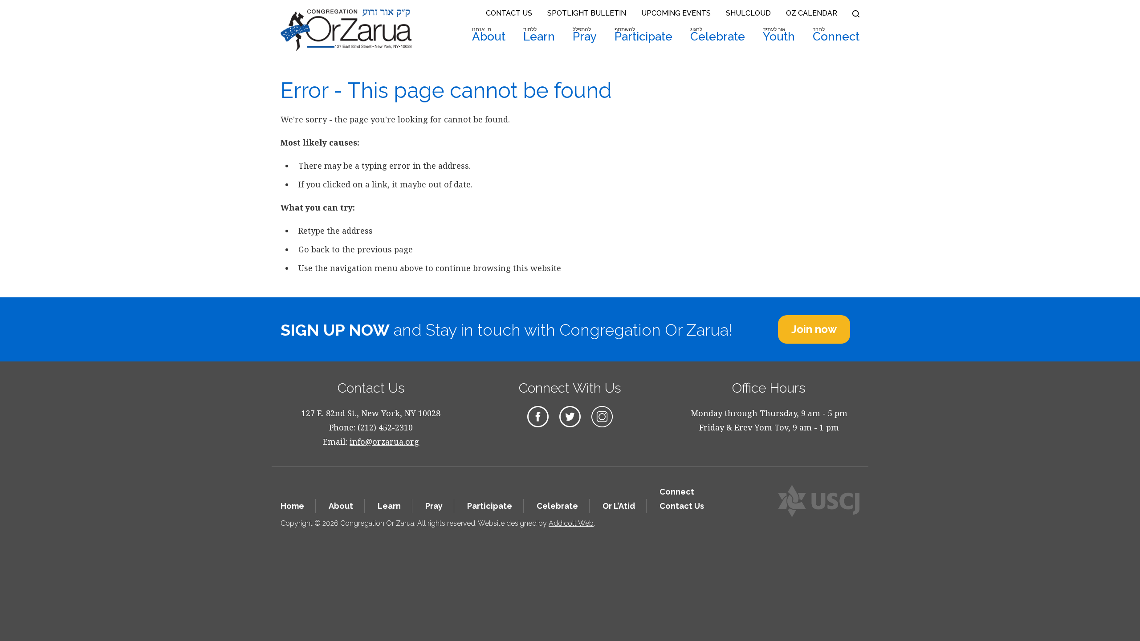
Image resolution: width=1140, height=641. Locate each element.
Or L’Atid (619, 506)
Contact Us (509, 13)
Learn (539, 34)
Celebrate (717, 34)
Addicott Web (571, 523)
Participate (643, 34)
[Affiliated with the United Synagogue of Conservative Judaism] (818, 501)
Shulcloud (748, 13)
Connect (836, 34)
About (488, 34)
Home (292, 506)
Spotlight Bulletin (586, 13)
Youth (779, 34)
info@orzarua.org (384, 441)
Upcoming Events (676, 13)
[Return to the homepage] (346, 30)
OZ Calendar (811, 13)
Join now (814, 329)
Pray (585, 34)
